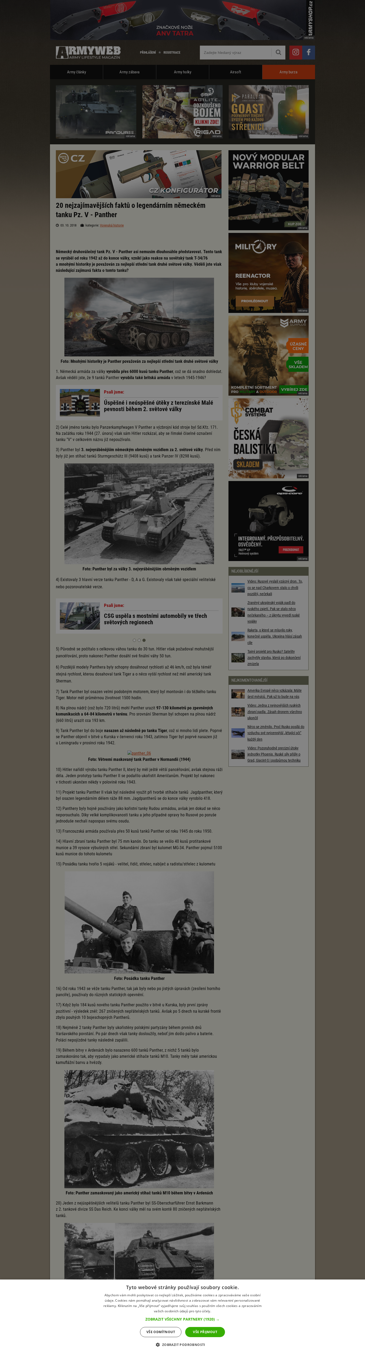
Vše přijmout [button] (205, 1332)
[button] (182, 1319)
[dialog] (182, 1317)
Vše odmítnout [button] (160, 1332)
